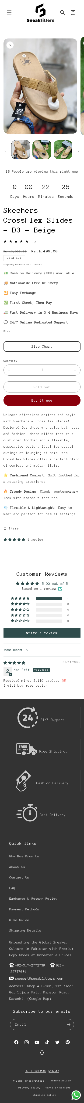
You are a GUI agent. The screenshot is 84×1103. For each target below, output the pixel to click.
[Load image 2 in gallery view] (41, 149)
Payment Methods (24, 909)
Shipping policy (44, 1095)
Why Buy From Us (24, 856)
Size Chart (42, 346)
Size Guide (19, 920)
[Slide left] (5, 151)
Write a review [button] (42, 633)
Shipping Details (25, 930)
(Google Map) (39, 998)
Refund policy (61, 1080)
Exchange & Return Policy (33, 898)
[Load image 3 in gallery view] (63, 149)
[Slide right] (79, 151)
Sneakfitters (34, 1080)
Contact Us (19, 877)
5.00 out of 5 (55, 584)
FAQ (12, 888)
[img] (14, 663)
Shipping (9, 264)
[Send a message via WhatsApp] (76, 1095)
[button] (9, 12)
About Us (17, 867)
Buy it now (42, 400)
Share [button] (14, 528)
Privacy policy (29, 1087)
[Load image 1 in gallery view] (20, 149)
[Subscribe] (68, 1024)
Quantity (10, 360)
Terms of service (58, 1087)
